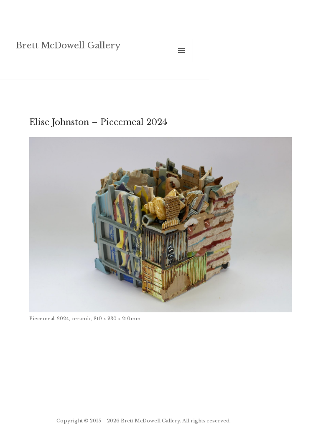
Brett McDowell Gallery (68, 45)
